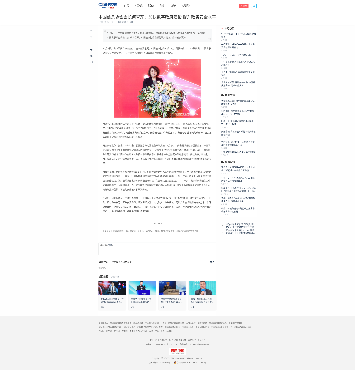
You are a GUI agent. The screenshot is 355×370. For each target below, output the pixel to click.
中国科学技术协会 (172, 327)
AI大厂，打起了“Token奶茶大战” (236, 54)
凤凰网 (169, 331)
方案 (162, 5)
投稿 (245, 6)
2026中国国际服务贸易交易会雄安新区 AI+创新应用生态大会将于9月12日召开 (238, 190)
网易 (162, 331)
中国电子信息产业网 (138, 331)
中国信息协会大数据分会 (221, 327)
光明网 (117, 331)
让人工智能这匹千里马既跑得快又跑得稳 (238, 73)
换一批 (116, 276)
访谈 (173, 5)
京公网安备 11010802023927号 (191, 362)
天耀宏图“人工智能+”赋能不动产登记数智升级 (238, 133)
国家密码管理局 (235, 323)
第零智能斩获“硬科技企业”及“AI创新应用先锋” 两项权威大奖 (238, 84)
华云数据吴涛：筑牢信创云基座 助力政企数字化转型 (238, 102)
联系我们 (201, 340)
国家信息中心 (129, 327)
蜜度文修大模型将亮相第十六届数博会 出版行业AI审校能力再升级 (238, 169)
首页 (127, 5)
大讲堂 (185, 5)
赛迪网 (125, 331)
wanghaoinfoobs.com (166, 344)
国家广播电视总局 (176, 323)
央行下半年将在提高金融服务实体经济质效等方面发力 (238, 46)
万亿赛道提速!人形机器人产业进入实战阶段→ (238, 63)
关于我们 (154, 340)
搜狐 (157, 331)
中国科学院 (191, 323)
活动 (151, 5)
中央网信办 (103, 323)
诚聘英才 (182, 340)
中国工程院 (202, 323)
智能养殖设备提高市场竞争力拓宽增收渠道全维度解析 (238, 210)
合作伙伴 (192, 340)
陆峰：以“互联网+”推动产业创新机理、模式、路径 (237, 123)
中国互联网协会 (202, 327)
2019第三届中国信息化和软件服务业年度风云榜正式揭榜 (238, 112)
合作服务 (163, 340)
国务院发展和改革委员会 (120, 323)
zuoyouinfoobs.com (199, 344)
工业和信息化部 (152, 323)
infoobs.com (180, 358)
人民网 (101, 331)
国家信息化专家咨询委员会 (110, 327)
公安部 (163, 323)
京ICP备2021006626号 (159, 362)
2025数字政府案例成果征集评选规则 (238, 152)
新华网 (109, 331)
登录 (110, 245)
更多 (212, 262)
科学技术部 (138, 323)
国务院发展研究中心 (218, 323)
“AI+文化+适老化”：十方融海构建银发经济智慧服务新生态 (238, 143)
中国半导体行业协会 (243, 327)
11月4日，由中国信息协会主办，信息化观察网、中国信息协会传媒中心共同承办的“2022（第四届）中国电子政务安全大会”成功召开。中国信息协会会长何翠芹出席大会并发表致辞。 (156, 35)
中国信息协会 (188, 327)
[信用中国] (177, 351)
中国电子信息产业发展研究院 (150, 327)
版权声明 (173, 340)
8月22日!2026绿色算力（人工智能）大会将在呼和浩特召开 (239, 179)
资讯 (140, 5)
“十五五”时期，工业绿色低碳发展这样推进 (238, 35)
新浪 (151, 331)
